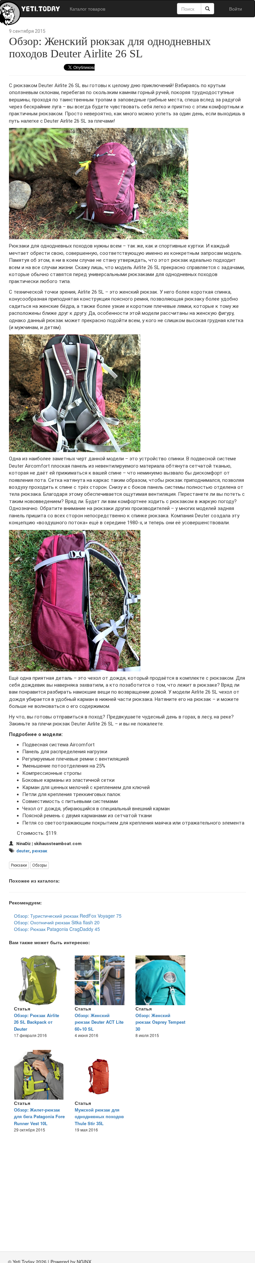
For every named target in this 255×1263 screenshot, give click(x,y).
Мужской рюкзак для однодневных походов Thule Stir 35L (99, 1116)
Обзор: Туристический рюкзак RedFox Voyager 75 (68, 915)
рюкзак (39, 850)
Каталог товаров (87, 8)
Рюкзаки (19, 865)
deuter (23, 850)
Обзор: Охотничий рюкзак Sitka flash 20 (57, 922)
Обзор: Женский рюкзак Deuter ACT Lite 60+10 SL (99, 1022)
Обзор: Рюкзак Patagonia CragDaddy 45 (57, 929)
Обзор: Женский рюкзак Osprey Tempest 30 (160, 1022)
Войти (235, 8)
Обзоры (39, 865)
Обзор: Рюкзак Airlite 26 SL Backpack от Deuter (36, 1022)
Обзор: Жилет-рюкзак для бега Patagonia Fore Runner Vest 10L (39, 1116)
